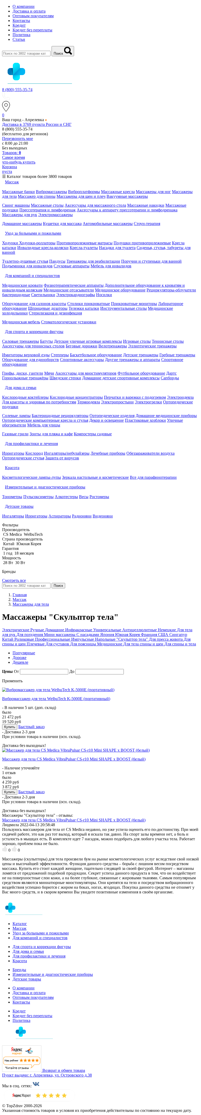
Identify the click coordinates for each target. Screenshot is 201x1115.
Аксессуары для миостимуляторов (85, 373)
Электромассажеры (55, 214)
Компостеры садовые (93, 434)
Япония (107, 634)
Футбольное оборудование (141, 373)
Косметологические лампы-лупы (31, 477)
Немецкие (167, 630)
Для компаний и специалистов (40, 938)
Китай (8, 639)
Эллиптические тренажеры (152, 346)
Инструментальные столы (123, 308)
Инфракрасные (79, 630)
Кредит (19, 25)
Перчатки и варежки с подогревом (135, 397)
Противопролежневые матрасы (85, 243)
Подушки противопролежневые (142, 243)
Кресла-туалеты (84, 247)
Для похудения (30, 634)
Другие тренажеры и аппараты (132, 359)
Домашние (55, 630)
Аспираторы (59, 516)
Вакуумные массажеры (127, 196)
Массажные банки (18, 191)
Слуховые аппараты (72, 266)
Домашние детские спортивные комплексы (121, 378)
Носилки (104, 294)
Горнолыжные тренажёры (25, 378)
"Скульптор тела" (132, 639)
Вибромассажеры (51, 191)
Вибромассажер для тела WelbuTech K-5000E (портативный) (56, 698)
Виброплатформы (84, 191)
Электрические (16, 630)
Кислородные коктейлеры (25, 397)
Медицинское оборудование (120, 290)
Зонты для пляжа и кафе (51, 434)
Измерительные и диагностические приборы (53, 974)
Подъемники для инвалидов (27, 266)
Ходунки (10, 243)
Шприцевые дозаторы (48, 308)
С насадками (88, 634)
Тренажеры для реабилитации (93, 261)
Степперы (60, 355)
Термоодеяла (88, 402)
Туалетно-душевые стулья (25, 261)
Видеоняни (103, 516)
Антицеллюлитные (140, 630)
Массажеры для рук (19, 214)
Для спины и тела (180, 644)
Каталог (20, 923)
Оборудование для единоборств (30, 359)
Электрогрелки (148, 402)
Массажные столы (47, 205)
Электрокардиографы (75, 294)
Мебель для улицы (43, 425)
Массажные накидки (145, 205)
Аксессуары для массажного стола (95, 205)
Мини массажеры (60, 634)
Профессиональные (53, 639)
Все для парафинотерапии (153, 477)
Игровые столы (137, 341)
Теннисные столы (168, 341)
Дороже (19, 657)
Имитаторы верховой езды (26, 355)
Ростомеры (99, 496)
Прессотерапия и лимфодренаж (47, 210)
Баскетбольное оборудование (96, 355)
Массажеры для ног (153, 191)
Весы (83, 496)
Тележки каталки (84, 308)
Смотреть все (14, 580)
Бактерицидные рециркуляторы (60, 415)
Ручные (37, 630)
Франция (149, 634)
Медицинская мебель (21, 322)
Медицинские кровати (22, 285)
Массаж (19, 928)
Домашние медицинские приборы (166, 415)
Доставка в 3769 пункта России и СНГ (36, 124)
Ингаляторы (13, 516)
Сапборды (170, 378)
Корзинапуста (9, 169)
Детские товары (27, 979)
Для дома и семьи (28, 951)
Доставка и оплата (29, 11)
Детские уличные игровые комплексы (88, 341)
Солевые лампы (16, 415)
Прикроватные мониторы (134, 303)
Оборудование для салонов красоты (34, 303)
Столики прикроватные (88, 303)
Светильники (43, 294)
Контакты (21, 20)
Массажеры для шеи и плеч (81, 196)
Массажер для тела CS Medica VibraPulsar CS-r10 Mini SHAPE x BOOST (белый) (74, 759)
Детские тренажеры (140, 355)
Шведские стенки (65, 378)
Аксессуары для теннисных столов (33, 346)
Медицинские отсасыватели (68, 290)
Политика (21, 34)
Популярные (24, 653)
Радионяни (82, 516)
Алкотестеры (66, 496)
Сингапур (178, 634)
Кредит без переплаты (32, 30)
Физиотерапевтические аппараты (74, 285)
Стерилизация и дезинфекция (55, 313)
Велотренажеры (112, 346)
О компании (24, 6)
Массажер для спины (36, 196)
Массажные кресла (118, 191)
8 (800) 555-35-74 (17, 89)
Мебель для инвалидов (111, 266)
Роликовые (24, 639)
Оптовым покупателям (33, 16)
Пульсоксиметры (38, 496)
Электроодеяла (180, 397)
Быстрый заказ (31, 726)
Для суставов (58, 644)
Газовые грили (15, 434)
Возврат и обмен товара (63, 1070)
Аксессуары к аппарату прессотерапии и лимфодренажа (127, 210)
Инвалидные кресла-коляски (43, 247)
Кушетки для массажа (62, 223)
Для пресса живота (166, 639)
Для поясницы (83, 644)
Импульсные (83, 639)
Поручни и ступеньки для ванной (151, 261)
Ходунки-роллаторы (37, 243)
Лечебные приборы (108, 453)
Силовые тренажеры (20, 341)
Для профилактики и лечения (39, 956)
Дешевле (20, 662)
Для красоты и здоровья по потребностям (39, 402)
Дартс (171, 373)
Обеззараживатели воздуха (150, 453)
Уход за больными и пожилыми (41, 933)
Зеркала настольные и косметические (95, 477)
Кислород (34, 453)
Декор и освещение (106, 420)
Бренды (19, 969)
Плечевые (36, 644)
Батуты (46, 341)
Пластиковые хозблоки (145, 420)
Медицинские (110, 644)
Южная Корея (128, 634)
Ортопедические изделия (112, 415)
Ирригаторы (13, 453)
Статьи (19, 39)
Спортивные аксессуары (82, 359)
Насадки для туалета (117, 247)
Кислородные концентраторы (76, 397)
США (163, 634)
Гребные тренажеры (177, 355)
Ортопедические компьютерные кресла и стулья (45, 420)
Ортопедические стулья (23, 458)
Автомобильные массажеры (108, 223)
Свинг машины (16, 205)
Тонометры (12, 496)
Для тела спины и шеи (143, 644)
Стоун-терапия (147, 223)
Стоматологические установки (68, 322)
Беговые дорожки (81, 346)
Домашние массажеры (22, 223)
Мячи (49, 373)
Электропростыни (117, 402)
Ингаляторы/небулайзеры (67, 453)
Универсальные (107, 630)
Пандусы (57, 261)
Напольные (105, 639)
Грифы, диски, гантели (22, 373)
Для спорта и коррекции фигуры (42, 946)
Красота (20, 961)
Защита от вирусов (62, 458)
